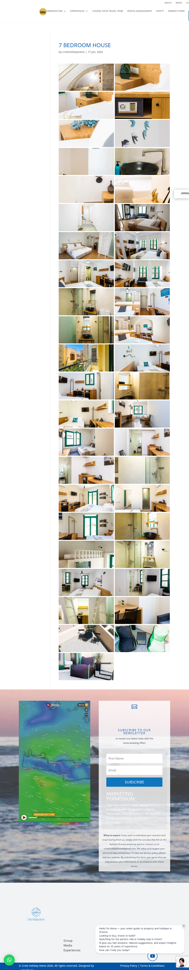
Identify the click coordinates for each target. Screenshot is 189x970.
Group (168, 2)
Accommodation (52, 11)
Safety (160, 11)
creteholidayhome (73, 52)
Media (179, 2)
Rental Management (139, 11)
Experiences (77, 11)
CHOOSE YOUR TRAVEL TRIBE (107, 11)
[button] (9, 960)
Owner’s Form (176, 11)
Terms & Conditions (152, 965)
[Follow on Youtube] (152, 956)
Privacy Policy (128, 965)
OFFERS (185, 193)
